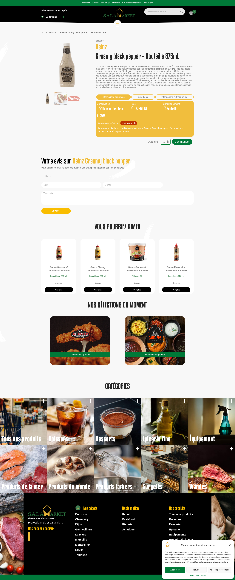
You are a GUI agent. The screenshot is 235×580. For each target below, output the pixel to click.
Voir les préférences (219, 569)
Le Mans (80, 534)
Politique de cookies (198, 575)
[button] (229, 545)
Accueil (45, 32)
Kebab (126, 514)
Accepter (175, 569)
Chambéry (81, 519)
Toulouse (81, 554)
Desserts (175, 524)
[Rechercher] (181, 11)
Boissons (175, 519)
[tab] (113, 97)
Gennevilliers (83, 529)
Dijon (78, 524)
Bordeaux (81, 514)
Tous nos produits (181, 514)
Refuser (196, 569)
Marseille (81, 539)
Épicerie (54, 32)
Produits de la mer (181, 539)
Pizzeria (127, 524)
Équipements (177, 534)
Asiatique (128, 529)
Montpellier (82, 544)
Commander (182, 141)
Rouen (79, 549)
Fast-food (128, 519)
